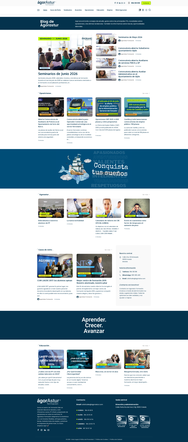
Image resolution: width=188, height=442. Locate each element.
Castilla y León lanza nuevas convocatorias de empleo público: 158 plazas (135, 121)
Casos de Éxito (46, 216)
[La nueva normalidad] (80, 208)
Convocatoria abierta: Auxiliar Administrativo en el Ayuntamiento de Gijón (132, 74)
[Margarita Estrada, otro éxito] (137, 359)
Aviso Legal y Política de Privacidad (82, 439)
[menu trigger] (39, 10)
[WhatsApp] (124, 3)
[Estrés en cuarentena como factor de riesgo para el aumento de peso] (137, 208)
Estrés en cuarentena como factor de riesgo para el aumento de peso (135, 222)
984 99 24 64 (88, 419)
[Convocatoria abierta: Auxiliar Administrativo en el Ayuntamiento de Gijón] (106, 75)
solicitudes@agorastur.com (92, 404)
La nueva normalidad (75, 220)
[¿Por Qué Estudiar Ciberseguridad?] (80, 359)
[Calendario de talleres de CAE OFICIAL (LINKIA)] (108, 208)
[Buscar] (149, 10)
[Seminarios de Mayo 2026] (106, 39)
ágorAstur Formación (47, 86)
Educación (73, 110)
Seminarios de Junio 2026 (58, 74)
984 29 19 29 (88, 415)
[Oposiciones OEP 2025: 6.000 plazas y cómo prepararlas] (108, 107)
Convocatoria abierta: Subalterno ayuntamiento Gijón (133, 49)
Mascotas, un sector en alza (106, 372)
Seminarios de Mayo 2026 (130, 37)
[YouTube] (122, 3)
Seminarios (44, 68)
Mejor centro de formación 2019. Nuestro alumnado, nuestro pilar (92, 281)
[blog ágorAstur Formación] (46, 3)
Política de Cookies (102, 439)
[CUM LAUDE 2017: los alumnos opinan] (55, 266)
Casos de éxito (45, 250)
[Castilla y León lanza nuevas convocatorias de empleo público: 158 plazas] (137, 107)
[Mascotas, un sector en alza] (108, 359)
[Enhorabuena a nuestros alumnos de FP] (51, 208)
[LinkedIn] (120, 3)
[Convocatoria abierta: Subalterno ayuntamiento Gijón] (106, 51)
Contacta (146, 3)
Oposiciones (45, 93)
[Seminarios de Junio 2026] (65, 52)
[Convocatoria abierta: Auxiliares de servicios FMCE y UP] (106, 63)
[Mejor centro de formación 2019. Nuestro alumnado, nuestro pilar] (94, 266)
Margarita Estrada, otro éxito (136, 372)
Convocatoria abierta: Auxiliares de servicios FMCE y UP (133, 61)
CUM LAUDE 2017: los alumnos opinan (54, 280)
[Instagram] (117, 3)
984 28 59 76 (90, 424)
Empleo (83, 110)
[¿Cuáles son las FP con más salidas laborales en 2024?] (51, 359)
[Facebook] (115, 3)
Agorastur (44, 194)
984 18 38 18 (89, 410)
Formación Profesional (77, 112)
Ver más (145, 93)
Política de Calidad (116, 439)
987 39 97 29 (87, 428)
